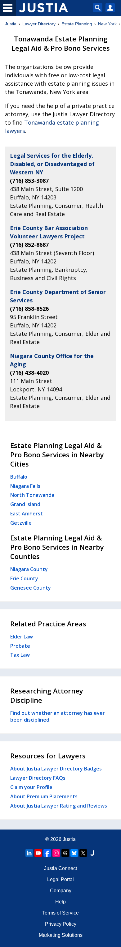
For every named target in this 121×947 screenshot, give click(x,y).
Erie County (24, 578)
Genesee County (30, 587)
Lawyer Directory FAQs (37, 777)
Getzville (21, 522)
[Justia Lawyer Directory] (92, 853)
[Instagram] (56, 853)
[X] (83, 853)
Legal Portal (60, 879)
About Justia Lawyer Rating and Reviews (58, 805)
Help (60, 901)
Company (60, 890)
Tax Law (20, 654)
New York (107, 23)
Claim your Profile (31, 787)
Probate (20, 645)
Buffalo (18, 476)
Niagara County (29, 569)
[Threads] (65, 853)
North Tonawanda (32, 495)
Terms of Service (60, 912)
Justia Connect (60, 868)
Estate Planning (76, 23)
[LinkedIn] (29, 853)
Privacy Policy (60, 924)
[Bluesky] (74, 853)
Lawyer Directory (39, 23)
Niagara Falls (25, 486)
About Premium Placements (44, 796)
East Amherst (26, 513)
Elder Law (21, 636)
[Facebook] (47, 853)
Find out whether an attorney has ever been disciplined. (57, 716)
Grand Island (25, 504)
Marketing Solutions (61, 935)
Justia (10, 23)
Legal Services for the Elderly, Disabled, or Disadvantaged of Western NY (52, 164)
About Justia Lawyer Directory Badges (56, 768)
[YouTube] (38, 853)
